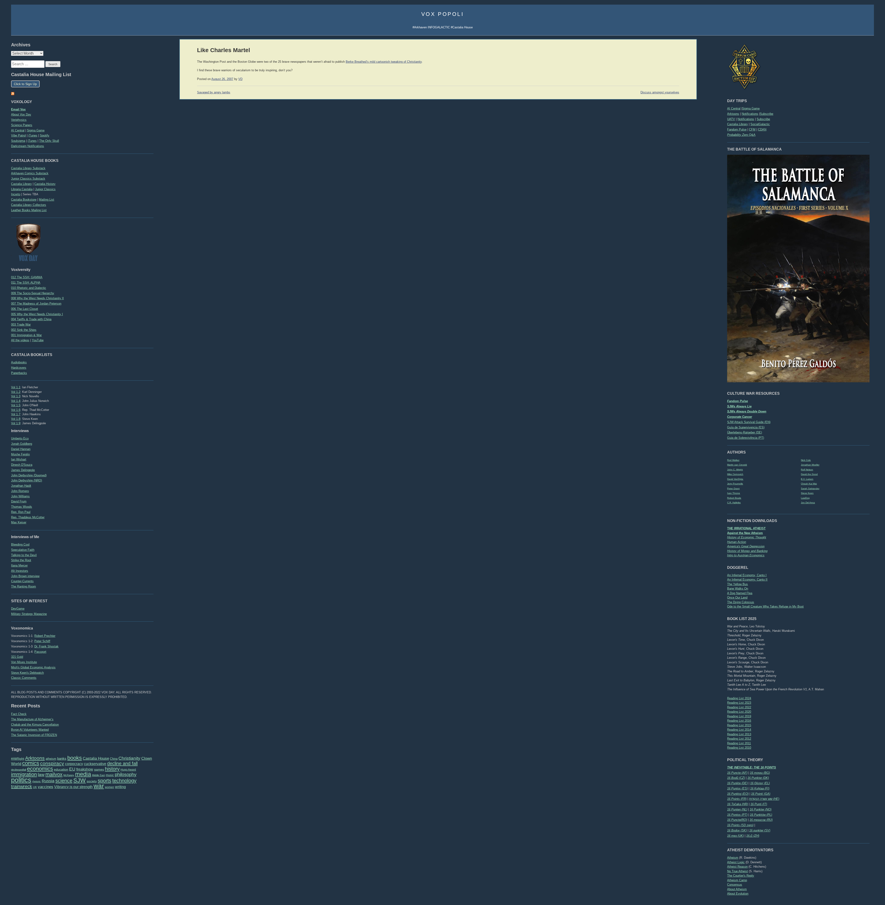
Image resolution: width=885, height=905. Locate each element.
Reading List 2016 (739, 720)
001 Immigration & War (26, 335)
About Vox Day (21, 114)
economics (40, 769)
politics (21, 780)
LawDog (805, 498)
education (61, 769)
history (112, 769)
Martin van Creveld (737, 464)
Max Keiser (18, 522)
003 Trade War (21, 324)
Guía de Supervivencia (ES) (745, 427)
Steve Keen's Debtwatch (27, 672)
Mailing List (46, 199)
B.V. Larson (807, 479)
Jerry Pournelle (735, 483)
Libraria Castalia (21, 189)
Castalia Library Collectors (28, 205)
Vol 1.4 (15, 401)
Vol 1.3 (15, 396)
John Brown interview (25, 576)
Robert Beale (734, 498)
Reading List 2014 (739, 729)
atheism (51, 758)
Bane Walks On (737, 588)
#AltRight (17, 758)
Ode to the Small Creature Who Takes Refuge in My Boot (765, 606)
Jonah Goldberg (21, 443)
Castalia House (96, 758)
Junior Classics (45, 189)
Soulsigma (18, 140)
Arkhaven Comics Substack (29, 173)
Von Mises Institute (24, 662)
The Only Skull (49, 140)
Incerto (15, 194)
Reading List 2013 (739, 734)
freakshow (84, 769)
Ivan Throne (733, 493)
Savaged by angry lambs (213, 92)
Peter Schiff (42, 641)
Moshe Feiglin (20, 454)
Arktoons (733, 114)
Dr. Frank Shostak (46, 646)
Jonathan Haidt (21, 485)
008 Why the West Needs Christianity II (37, 298)
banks (61, 758)
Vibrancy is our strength (73, 787)
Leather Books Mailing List (29, 210)
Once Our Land (737, 597)
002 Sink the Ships (23, 330)
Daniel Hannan (20, 449)
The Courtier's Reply (740, 875)
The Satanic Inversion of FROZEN (34, 735)
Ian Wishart (18, 459)
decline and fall (122, 763)
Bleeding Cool (20, 544)
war (99, 785)
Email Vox (18, 109)
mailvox (53, 774)
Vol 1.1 (15, 387)
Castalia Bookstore (23, 199)
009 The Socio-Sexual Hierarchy (32, 293)
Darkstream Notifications (27, 146)
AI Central (733, 108)
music (110, 775)
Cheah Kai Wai (809, 483)
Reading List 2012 (739, 738)
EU (72, 769)
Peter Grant (733, 488)
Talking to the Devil (24, 555)
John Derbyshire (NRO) (26, 480)
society (92, 781)
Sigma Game (751, 108)
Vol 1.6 (15, 410)
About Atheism (737, 889)
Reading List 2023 (739, 702)
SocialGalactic (760, 124)
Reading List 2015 (739, 725)
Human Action (736, 542)
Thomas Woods (21, 506)
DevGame (17, 608)
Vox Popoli (442, 14)
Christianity (129, 758)
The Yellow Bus (737, 584)
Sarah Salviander (810, 488)
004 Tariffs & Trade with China (31, 319)
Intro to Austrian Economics (745, 555)
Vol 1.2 (15, 392)
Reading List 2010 (739, 747)
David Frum (19, 501)
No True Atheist (737, 871)
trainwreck (21, 786)
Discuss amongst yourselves (659, 92)
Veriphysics (19, 120)
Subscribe (766, 114)
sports (104, 780)
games (99, 769)
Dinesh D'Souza (21, 464)
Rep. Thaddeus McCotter (27, 517)
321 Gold (17, 657)
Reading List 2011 (739, 743)
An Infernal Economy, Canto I (747, 575)
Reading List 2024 (739, 698)
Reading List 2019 (739, 716)
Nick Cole (806, 460)
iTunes (32, 135)
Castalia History (45, 184)
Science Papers (21, 125)
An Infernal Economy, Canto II (747, 579)
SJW (79, 780)
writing (120, 787)
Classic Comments (23, 677)
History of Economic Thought (746, 537)
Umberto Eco (20, 438)
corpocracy (74, 764)
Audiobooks (19, 362)
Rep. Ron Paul (20, 512)
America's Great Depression (745, 546)
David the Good (809, 474)
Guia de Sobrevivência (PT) (745, 437)
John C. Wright (735, 469)
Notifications (750, 114)
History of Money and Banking (747, 551)
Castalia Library (737, 124)
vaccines (45, 787)
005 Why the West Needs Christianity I (37, 314)
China (114, 758)
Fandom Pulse (736, 129)
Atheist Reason (737, 866)
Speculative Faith (22, 550)
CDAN (762, 129)
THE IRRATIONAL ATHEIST (746, 528)
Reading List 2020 (739, 711)
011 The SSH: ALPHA (25, 282)
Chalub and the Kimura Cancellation (35, 724)
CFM (752, 129)
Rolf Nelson (807, 469)
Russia (48, 781)
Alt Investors (19, 571)
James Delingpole (23, 470)
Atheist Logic (736, 862)
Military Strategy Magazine (29, 614)
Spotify (44, 135)
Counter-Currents (22, 581)
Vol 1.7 (15, 414)
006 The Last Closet (24, 309)
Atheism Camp (737, 880)
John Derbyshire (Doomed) (29, 475)
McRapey (68, 775)
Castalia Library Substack (28, 168)
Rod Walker (733, 460)
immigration (24, 774)
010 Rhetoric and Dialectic (28, 288)
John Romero (20, 491)
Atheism (732, 857)
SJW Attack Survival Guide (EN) (748, 422)
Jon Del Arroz (808, 502)
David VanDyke (735, 479)
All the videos (20, 340)
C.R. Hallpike (734, 502)
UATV (731, 119)
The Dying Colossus (740, 602)
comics (30, 763)
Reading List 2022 (739, 707)
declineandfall (18, 769)
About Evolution (737, 893)
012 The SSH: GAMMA (26, 277)
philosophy (125, 774)
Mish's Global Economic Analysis (33, 667)
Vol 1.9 (15, 423)
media (83, 774)
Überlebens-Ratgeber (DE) (744, 432)
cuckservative (95, 764)
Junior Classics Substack (28, 178)
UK (35, 787)
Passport (40, 651)
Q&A (741, 134)
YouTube (38, 340)
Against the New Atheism (745, 533)
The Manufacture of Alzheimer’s (32, 719)
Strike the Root (21, 560)
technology (124, 780)
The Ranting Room (23, 586)
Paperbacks (19, 373)
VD (240, 79)
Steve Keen (807, 493)
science (63, 780)
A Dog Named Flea (739, 593)
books (74, 758)
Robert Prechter (44, 636)
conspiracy (52, 763)
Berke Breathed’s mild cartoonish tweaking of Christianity (384, 61)
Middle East (98, 775)
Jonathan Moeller (810, 464)
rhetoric (36, 781)
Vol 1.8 (15, 419)
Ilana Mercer (19, 565)
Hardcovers (18, 367)
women (109, 787)
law (41, 774)
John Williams (20, 496)
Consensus (734, 884)
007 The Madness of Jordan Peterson (36, 303)
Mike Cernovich (735, 474)
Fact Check (19, 714)
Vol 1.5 (15, 405)
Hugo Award (128, 769)
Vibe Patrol (18, 135)
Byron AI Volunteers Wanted (30, 729)
